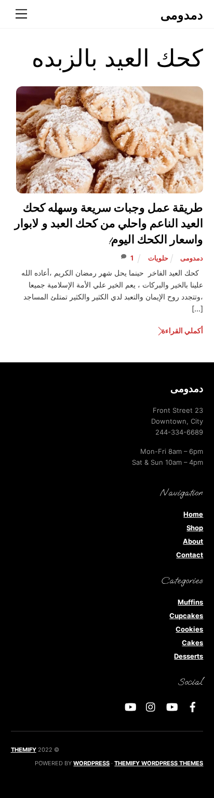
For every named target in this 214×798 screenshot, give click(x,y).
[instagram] (151, 706)
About (193, 541)
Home (193, 514)
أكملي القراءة (182, 330)
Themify (23, 749)
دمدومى (191, 258)
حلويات (158, 258)
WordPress (91, 763)
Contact (189, 555)
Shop (194, 528)
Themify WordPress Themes (158, 763)
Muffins (190, 602)
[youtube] (172, 706)
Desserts (188, 656)
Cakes (192, 642)
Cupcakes (186, 615)
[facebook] (192, 706)
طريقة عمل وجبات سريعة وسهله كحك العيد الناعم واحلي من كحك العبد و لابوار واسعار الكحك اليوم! (109, 224)
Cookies (189, 629)
